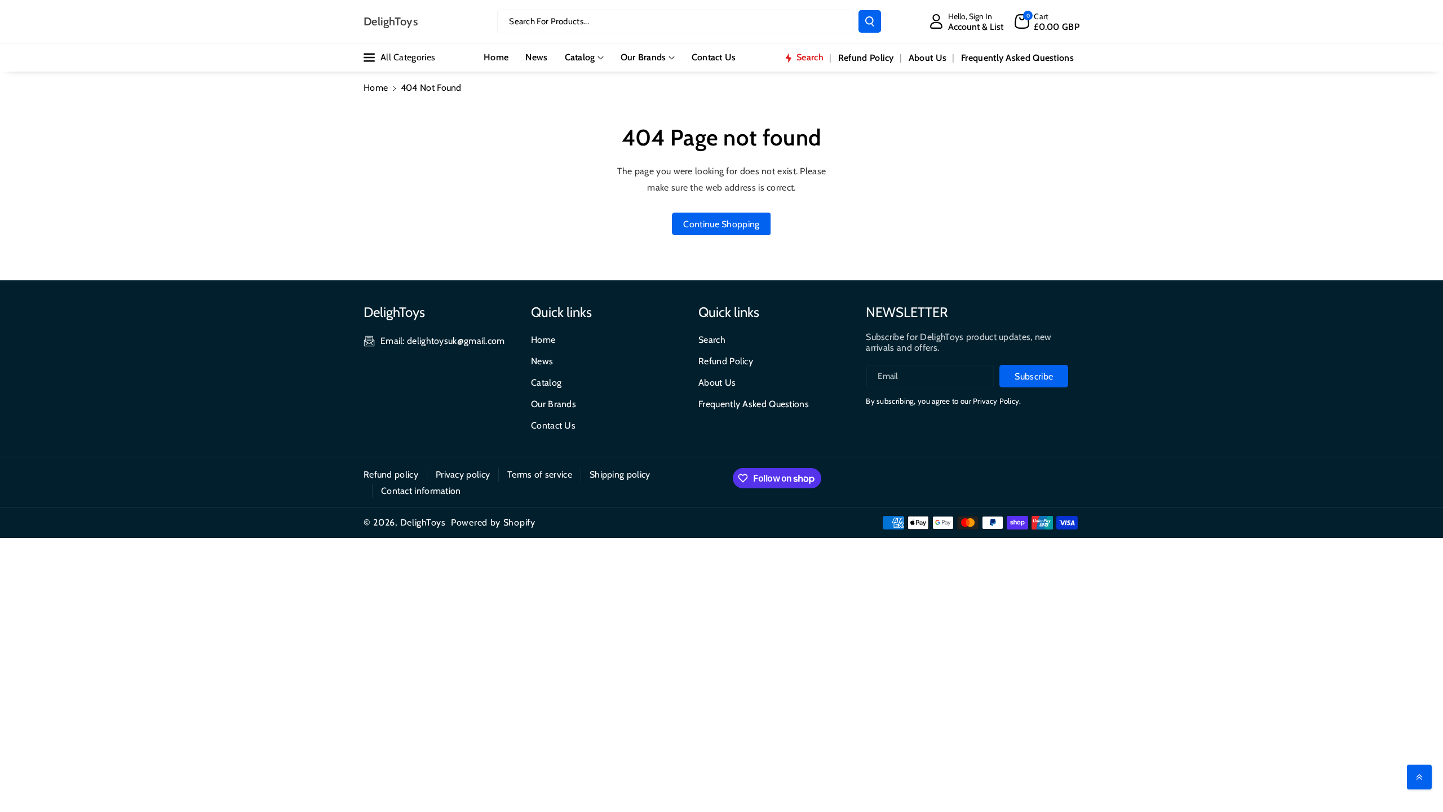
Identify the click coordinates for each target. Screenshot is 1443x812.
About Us (717, 382)
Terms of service (539, 474)
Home (376, 87)
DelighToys (423, 522)
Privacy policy (463, 474)
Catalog (580, 57)
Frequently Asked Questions (753, 404)
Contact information (421, 491)
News (542, 361)
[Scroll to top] (1419, 777)
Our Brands (643, 57)
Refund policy (391, 474)
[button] (1047, 21)
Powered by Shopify (493, 522)
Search (711, 339)
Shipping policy (620, 474)
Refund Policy (725, 361)
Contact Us (553, 425)
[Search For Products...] (869, 21)
